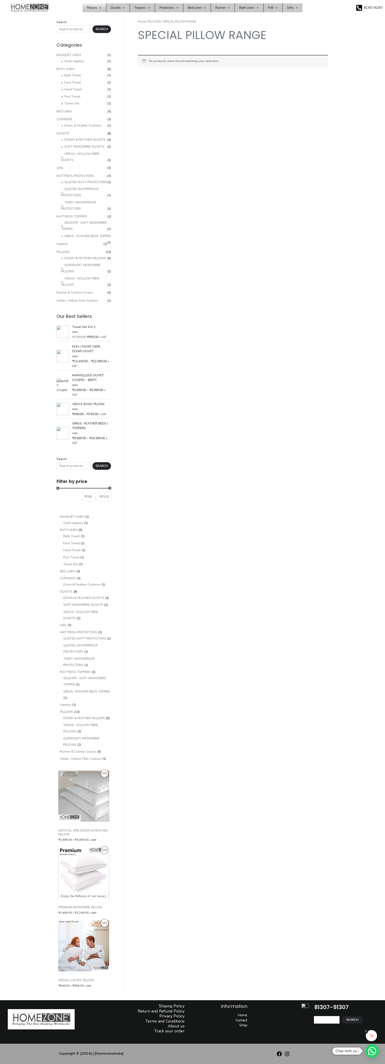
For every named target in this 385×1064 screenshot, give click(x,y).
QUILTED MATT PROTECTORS (85, 182)
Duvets (116, 8)
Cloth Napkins (74, 61)
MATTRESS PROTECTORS (75, 176)
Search (62, 22)
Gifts (290, 8)
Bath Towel (72, 75)
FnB (270, 8)
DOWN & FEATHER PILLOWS (85, 258)
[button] (372, 1051)
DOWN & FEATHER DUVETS (84, 140)
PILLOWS (63, 252)
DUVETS (63, 133)
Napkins (62, 244)
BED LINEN (64, 111)
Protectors (167, 8)
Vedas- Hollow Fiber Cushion (77, 300)
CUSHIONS (64, 119)
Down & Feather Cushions (83, 125)
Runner (220, 8)
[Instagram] (287, 1053)
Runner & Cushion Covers (75, 292)
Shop (243, 1025)
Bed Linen (195, 8)
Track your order (169, 1031)
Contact (241, 1020)
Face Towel (72, 82)
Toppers (140, 8)
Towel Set (71, 103)
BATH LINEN (65, 69)
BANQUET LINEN (69, 55)
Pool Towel (72, 96)
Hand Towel (73, 89)
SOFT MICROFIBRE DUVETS (84, 147)
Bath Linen (246, 8)
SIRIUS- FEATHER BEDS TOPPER (87, 236)
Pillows (92, 8)
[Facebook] (279, 1053)
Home (142, 22)
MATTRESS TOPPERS (72, 216)
